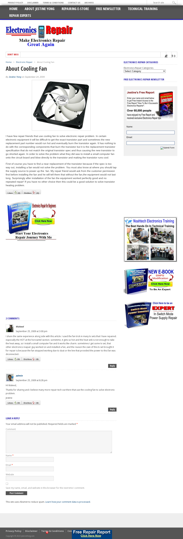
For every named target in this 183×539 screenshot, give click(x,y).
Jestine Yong (15, 77)
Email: (130, 137)
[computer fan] (61, 129)
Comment (11, 429)
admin (19, 375)
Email (9, 465)
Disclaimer (32, 2)
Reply (112, 365)
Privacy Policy (15, 2)
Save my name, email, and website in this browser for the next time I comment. (45, 487)
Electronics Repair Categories (138, 67)
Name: (130, 126)
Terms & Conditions (53, 2)
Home (13, 8)
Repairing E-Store (75, 8)
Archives (89, 2)
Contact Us (74, 2)
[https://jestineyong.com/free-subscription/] (91, 534)
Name (10, 455)
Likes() (14, 193)
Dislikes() (31, 193)
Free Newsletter (108, 8)
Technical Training (143, 8)
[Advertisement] (61, 275)
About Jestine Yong (40, 8)
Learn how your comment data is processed (67, 501)
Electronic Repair (24, 62)
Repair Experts (20, 15)
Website (10, 474)
